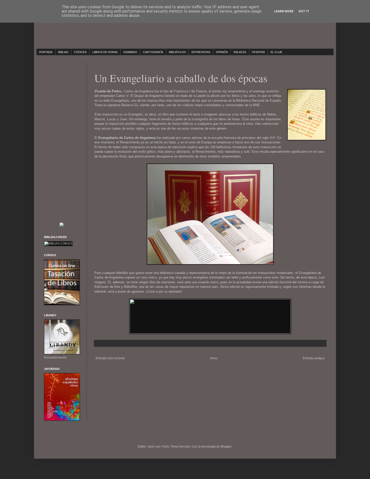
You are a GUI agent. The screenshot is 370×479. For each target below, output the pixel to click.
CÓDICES (80, 52)
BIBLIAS (63, 52)
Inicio (213, 358)
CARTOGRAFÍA (153, 52)
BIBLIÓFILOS (177, 52)
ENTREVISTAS (201, 52)
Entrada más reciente (110, 358)
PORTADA (45, 52)
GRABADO (130, 52)
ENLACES (240, 52)
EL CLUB (276, 52)
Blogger (226, 446)
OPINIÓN (222, 52)
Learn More (283, 11)
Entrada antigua (314, 358)
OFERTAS (258, 52)
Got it (304, 11)
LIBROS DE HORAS (105, 52)
